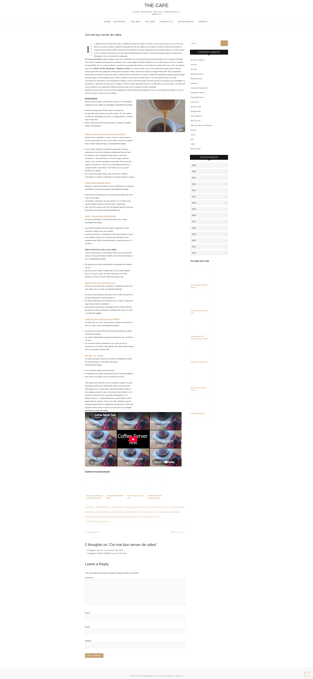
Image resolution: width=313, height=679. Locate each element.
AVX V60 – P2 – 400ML (94, 356)
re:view (150, 22)
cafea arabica (117, 507)
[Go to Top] (307, 674)
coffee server (161, 511)
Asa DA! (194, 65)
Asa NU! (194, 69)
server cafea (107, 516)
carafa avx (90, 511)
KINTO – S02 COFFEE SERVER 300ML (100, 216)
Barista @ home (197, 74)
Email (87, 627)
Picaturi (193, 130)
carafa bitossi (103, 511)
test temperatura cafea (97, 521)
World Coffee (196, 149)
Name (88, 613)
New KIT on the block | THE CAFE (110, 550)
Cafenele (194, 83)
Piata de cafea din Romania (201, 125)
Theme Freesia (159, 676)
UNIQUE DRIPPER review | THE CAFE (112, 553)
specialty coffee (151, 516)
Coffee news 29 (178, 532)
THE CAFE (156, 5)
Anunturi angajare (197, 60)
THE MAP (136, 22)
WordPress (179, 676)
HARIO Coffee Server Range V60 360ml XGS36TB (105, 134)
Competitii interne (197, 97)
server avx (174, 511)
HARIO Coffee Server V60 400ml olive (100, 283)
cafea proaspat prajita (159, 507)
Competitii (166, 22)
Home (107, 22)
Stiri (192, 139)
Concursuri (195, 102)
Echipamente (186, 22)
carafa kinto (146, 511)
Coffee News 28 (92, 532)
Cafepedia (119, 22)
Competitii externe (198, 93)
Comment (89, 578)
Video (193, 144)
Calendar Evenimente (199, 88)
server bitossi (92, 516)
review (193, 135)
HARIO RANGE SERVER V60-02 (98, 183)
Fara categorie (196, 116)
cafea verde (178, 507)
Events (203, 22)
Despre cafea (196, 107)
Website (88, 641)
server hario (121, 516)
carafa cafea (118, 511)
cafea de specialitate (135, 507)
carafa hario (132, 511)
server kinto (135, 516)
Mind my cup (196, 121)
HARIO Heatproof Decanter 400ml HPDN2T (102, 319)
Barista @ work (196, 79)
